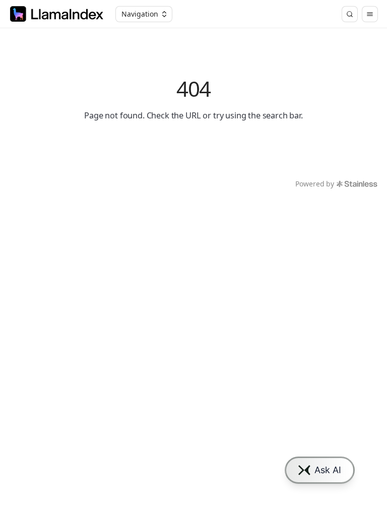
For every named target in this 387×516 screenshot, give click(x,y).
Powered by (314, 183)
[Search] (350, 14)
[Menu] (370, 14)
